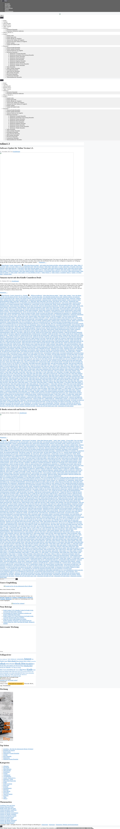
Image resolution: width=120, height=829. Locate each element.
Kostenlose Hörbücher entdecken (15, 31)
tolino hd (26, 369)
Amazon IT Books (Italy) (6, 818)
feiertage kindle (33, 316)
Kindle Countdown (75, 329)
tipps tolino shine (45, 363)
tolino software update (74, 271)
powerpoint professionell (66, 353)
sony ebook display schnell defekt (61, 357)
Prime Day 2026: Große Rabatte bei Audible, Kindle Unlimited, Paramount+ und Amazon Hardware (17, 619)
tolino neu (16, 533)
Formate (5, 773)
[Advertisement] (14, 640)
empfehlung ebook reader (66, 464)
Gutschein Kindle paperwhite (11, 474)
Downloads (6, 767)
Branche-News (7, 25)
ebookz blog (3, 667)
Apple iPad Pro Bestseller (13, 71)
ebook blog (62, 305)
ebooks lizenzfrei (72, 462)
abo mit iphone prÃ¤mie (11, 297)
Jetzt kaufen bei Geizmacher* (16, 683)
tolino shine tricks (13, 382)
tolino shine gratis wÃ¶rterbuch (57, 376)
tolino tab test (62, 549)
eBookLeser (68, 311)
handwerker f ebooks (65, 320)
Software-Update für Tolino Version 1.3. (16, 148)
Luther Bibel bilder (78, 347)
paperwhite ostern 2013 (16, 353)
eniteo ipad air (7, 314)
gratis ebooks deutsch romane (7, 319)
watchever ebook (4, 398)
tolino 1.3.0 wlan (10, 266)
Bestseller (7, 3)
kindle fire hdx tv (53, 493)
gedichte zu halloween (69, 470)
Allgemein (6, 766)
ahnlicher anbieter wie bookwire (71, 297)
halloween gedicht (26, 320)
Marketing (29, 671)
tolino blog (25, 530)
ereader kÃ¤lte (14, 465)
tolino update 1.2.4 (64, 551)
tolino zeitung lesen (63, 389)
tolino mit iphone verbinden (72, 369)
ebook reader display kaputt (67, 308)
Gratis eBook (78, 317)
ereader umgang (35, 314)
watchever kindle (13, 398)
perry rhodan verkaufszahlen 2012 (15, 673)
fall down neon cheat (22, 316)
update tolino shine (8, 395)
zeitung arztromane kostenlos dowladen (25, 406)
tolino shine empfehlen (58, 537)
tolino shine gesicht (43, 376)
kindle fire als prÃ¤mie (29, 332)
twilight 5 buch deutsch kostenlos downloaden (52, 391)
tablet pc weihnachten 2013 (31, 361)
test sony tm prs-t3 (7, 363)
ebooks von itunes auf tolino (28, 313)
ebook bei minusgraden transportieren (48, 305)
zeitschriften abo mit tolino (31, 404)
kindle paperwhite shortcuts (43, 342)
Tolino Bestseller (11, 67)
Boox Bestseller (7, 756)
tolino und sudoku (42, 388)
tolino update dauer (16, 389)
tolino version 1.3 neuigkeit (59, 272)
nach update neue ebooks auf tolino (49, 265)
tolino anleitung (14, 367)
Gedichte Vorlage (19, 317)
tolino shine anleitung (76, 373)
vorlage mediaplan (21, 397)
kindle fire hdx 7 (4, 335)
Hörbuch (5, 28)
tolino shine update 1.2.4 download (27, 382)
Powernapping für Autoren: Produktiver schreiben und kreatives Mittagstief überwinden (17, 614)
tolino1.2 (78, 389)
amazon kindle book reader (49, 298)
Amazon (14, 443)
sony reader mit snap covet (16, 360)
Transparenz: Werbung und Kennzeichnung (67, 824)
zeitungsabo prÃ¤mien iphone (65, 406)
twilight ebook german (30, 394)
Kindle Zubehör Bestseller (13, 49)
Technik (5, 22)
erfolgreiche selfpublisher (76, 314)
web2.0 (27, 564)
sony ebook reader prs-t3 (77, 357)
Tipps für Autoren (7, 794)
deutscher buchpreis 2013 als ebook (9, 453)
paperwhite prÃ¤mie (28, 353)
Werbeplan (23, 400)
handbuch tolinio (46, 320)
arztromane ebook (46, 300)
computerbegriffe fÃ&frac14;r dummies (65, 450)
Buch (25, 661)
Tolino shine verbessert (57, 384)
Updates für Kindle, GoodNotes (8, 810)
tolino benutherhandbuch (35, 367)
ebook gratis (80, 305)
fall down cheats (12, 316)
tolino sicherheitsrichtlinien (33, 385)
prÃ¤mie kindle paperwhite (59, 354)
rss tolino (21, 517)
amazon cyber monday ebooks (23, 298)
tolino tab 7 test (35, 386)
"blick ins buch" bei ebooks (29, 440)
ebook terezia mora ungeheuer (40, 461)
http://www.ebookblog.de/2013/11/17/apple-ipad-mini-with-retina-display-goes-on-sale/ (55, 322)
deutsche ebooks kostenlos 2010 (72, 452)
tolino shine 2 (13, 536)
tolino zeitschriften (52, 389)
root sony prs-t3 (77, 356)
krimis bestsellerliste (47, 505)
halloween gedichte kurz (74, 474)
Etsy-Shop (7, 6)
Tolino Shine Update (54, 543)
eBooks (7, 9)
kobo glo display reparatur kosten (17, 503)
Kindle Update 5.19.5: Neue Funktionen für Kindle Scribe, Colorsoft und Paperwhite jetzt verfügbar (18, 616)
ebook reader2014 (55, 310)
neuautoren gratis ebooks (46, 351)
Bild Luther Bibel (41, 301)
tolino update (14, 272)
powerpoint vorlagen (5, 354)
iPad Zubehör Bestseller (13, 72)
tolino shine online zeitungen (53, 540)
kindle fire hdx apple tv (56, 335)
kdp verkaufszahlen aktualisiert (27, 328)
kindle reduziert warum (28, 344)
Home (4, 20)
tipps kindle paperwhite (35, 363)
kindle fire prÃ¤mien (38, 336)
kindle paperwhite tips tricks (73, 501)
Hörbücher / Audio (8, 779)
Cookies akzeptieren (62, 828)
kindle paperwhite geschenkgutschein (31, 341)
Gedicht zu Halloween (12, 468)
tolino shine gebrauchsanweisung (29, 376)
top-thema (3, 440)
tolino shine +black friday (18, 372)
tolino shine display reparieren (40, 375)
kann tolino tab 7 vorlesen (12, 328)
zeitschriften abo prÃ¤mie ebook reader (49, 404)
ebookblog (40, 311)
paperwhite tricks (38, 353)
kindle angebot (50, 329)
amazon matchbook (30, 445)
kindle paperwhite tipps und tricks (72, 342)
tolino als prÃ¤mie (65, 366)
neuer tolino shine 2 (71, 351)
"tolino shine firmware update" (31, 265)
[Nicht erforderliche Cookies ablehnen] (93, 828)
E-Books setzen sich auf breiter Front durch (18, 409)
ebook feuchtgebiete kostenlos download (36, 456)
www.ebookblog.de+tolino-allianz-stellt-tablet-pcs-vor (49, 570)
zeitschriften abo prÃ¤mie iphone (68, 404)
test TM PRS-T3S (17, 363)
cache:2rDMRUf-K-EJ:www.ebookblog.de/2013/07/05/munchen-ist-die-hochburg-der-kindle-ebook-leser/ (33, 303)
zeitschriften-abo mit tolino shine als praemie (64, 574)
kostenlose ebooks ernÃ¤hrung (54, 345)
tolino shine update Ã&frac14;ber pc (34, 269)
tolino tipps (16, 388)
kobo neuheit (43, 503)
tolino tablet (70, 549)
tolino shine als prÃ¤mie (64, 373)
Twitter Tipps (57, 394)
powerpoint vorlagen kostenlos (19, 354)
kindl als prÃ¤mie (40, 328)
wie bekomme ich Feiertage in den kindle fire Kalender (56, 400)
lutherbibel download (44, 348)
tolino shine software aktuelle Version (57, 268)
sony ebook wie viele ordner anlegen (42, 358)
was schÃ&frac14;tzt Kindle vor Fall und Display (19, 562)
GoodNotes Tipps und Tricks (7, 805)
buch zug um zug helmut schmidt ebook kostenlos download (39, 449)
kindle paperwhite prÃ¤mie (29, 342)
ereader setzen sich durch (24, 314)
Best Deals (7, 5)
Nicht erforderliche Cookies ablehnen (76, 828)
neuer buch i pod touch (59, 351)
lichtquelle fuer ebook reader (28, 347)
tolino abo (46, 366)
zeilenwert (62, 403)
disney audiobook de (25, 304)
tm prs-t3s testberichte (41, 364)
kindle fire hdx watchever (12, 336)
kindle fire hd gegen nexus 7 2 (25, 490)
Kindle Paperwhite (11, 37)
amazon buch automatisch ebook (40, 443)
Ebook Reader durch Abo (54, 459)
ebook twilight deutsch (67, 310)
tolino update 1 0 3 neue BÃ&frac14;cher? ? (29, 272)
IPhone (24, 669)
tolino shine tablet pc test (49, 381)
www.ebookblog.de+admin (14, 568)
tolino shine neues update (64, 378)
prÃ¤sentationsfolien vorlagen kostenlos (23, 356)
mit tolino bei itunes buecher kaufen (11, 351)
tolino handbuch (19, 369)
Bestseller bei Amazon (9, 750)
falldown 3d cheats (5, 467)
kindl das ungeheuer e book (59, 484)
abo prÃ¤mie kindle (23, 297)
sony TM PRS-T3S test (55, 360)
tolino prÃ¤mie (36, 370)
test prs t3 (53, 523)
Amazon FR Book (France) (7, 823)
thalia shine (25, 363)
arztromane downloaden (35, 300)
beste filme (16, 301)
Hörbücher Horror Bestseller (17, 58)
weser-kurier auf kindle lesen (33, 400)
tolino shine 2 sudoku (75, 372)
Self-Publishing (8, 357)
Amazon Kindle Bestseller (13, 47)
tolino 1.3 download (58, 364)
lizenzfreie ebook (58, 347)
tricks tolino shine (22, 391)
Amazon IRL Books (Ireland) (7, 821)
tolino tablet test (8, 388)
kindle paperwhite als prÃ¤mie (13, 341)
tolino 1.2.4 (78, 526)
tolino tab (28, 386)
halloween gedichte (36, 320)
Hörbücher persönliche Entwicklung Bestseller (22, 55)
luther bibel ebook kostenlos (7, 348)
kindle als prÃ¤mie (41, 329)
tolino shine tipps (71, 381)
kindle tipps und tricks (40, 344)
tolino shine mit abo (34, 378)
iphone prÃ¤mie (41, 325)
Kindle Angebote (7, 783)
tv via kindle (31, 391)
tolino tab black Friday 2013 (72, 386)
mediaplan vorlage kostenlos (11, 350)
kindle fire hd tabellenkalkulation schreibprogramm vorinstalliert (30, 333)
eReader (8, 465)
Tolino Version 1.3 (46, 272)
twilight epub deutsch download (45, 394)
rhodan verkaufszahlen (29, 672)
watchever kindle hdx (38, 398)
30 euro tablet (69, 440)
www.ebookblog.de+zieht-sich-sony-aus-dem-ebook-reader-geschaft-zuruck (34, 571)
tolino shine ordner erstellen (10, 379)
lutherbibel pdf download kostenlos (63, 508)
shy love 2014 (33, 357)
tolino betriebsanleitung (16, 530)
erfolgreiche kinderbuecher (63, 314)
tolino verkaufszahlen (27, 389)
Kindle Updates (11, 43)
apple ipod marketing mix (21, 300)
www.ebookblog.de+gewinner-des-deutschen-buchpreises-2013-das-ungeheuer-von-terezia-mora (47, 568)
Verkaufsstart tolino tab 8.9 (34, 395)
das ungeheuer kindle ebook (11, 452)
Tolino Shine (47, 266)
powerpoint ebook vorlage (72, 512)
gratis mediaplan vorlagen (41, 319)
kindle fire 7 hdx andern (16, 332)
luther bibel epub (19, 348)
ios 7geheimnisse (32, 325)
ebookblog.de (47, 311)
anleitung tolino (74, 445)
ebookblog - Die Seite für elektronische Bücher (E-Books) (18, 749)
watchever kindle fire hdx (25, 398)
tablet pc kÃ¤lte (63, 521)
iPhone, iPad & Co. (8, 32)
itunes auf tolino (76, 325)
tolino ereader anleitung (74, 367)
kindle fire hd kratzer (8, 333)
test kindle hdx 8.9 (45, 523)
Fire (12, 667)
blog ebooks (56, 301)
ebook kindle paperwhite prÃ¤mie (64, 456)
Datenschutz (6, 757)
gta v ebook (73, 319)
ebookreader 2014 (76, 311)
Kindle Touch (14, 671)
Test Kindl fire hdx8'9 (56, 361)
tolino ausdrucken (23, 367)
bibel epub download (50, 447)
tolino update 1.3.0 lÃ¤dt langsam (50, 552)
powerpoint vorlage (78, 353)
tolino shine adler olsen (20, 373)
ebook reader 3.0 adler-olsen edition (62, 307)
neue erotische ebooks (52, 511)
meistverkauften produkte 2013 (59, 350)
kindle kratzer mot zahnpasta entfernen (48, 496)
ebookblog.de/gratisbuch (57, 311)
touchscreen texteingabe (11, 391)
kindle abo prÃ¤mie (30, 329)
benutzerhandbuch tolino (6, 301)
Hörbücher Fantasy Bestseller (17, 56)
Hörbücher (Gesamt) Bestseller (18, 53)
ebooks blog (28, 666)
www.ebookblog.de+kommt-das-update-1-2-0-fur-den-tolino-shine (17, 570)
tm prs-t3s (32, 364)
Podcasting (6, 792)
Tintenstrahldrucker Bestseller (14, 77)
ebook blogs (20, 666)
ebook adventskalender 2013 (64, 304)
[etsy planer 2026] (6, 740)
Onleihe (78, 351)
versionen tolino (7, 274)
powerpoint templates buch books (22, 514)
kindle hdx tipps (50, 338)
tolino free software (39, 266)
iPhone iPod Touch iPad (9, 781)
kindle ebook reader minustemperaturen (15, 489)
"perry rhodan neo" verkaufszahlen (16, 659)
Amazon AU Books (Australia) (8, 814)
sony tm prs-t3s (44, 360)
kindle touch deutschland (22, 671)
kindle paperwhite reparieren (12, 501)
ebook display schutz (70, 305)
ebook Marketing (21, 307)
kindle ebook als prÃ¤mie (59, 331)
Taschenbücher (9, 8)
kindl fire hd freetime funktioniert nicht (56, 328)
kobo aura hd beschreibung (71, 344)
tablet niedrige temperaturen (51, 521)
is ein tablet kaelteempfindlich (63, 325)
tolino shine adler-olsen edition (34, 373)
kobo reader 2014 (52, 503)
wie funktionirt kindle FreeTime (15, 401)
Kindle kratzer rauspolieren (12, 339)
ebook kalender (4, 307)
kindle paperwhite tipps (57, 342)
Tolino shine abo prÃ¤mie (6, 373)
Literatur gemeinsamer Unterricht (44, 347)
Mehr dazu (89, 828)
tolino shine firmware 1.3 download (14, 268)
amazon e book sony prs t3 (73, 443)
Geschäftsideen (7, 776)
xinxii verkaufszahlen (47, 403)
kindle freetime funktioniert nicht (8, 338)
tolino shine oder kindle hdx (38, 540)
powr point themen (33, 354)
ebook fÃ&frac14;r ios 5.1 (18, 456)
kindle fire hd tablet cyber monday (57, 333)
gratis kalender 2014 (37, 473)
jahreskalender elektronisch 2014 (50, 326)
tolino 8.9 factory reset (24, 366)
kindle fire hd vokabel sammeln (74, 333)
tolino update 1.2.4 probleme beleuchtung (10, 552)
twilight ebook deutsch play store (59, 392)
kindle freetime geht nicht (24, 338)
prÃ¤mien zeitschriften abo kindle (32, 515)
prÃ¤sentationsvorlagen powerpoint (43, 356)
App (32, 659)
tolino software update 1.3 (10, 386)
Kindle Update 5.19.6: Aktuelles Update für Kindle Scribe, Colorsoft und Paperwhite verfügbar (18, 611)
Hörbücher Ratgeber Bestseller (18, 61)
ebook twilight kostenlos (16, 311)
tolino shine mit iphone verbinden (48, 378)
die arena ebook (35, 453)
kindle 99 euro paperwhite (18, 329)
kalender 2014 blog (65, 326)
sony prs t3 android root (59, 358)
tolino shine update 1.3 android (52, 269)
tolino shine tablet (37, 381)
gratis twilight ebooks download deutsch (59, 319)
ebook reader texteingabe (31, 310)
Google (47, 317)
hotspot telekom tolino (13, 322)
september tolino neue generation (20, 357)
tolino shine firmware (53, 375)
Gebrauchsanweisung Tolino (7, 317)
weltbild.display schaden (61, 398)
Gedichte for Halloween (47, 470)
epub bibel (14, 314)
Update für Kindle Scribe (13, 44)
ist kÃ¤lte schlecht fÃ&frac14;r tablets (36, 481)
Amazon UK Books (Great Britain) (9, 813)
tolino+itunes (72, 389)
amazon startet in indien (63, 298)
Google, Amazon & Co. (15, 265)
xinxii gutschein (70, 571)
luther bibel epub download (31, 348)
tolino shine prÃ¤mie (22, 379)
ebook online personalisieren (34, 307)
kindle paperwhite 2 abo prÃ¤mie (45, 339)
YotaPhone (57, 403)
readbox (16, 517)
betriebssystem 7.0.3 (25, 301)
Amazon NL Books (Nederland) (8, 820)
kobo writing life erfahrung (64, 503)
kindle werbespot (50, 344)
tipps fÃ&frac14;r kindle (31, 524)
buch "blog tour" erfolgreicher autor (69, 301)
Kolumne (25, 295)
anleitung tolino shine (9, 300)
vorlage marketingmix (10, 397)
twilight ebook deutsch (6, 556)
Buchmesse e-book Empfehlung (70, 449)
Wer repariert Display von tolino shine (10, 400)
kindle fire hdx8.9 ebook (26, 336)
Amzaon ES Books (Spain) (7, 817)
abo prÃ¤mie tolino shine (35, 297)
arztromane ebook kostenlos (59, 300)
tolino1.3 (69, 272)
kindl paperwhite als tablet (21, 486)
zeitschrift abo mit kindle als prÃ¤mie (30, 573)
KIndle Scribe (10, 35)
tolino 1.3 (49, 364)
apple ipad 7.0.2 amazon (16, 446)
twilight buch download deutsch (61, 555)
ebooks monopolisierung (13, 313)
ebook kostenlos (12, 307)
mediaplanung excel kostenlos (27, 350)
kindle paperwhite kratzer (48, 341)
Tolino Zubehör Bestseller (13, 68)
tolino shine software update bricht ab (34, 542)
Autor (6, 661)
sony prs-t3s (6, 360)
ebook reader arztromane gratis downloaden (34, 308)
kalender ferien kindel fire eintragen (74, 483)
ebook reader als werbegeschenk (13, 308)
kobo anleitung (59, 344)
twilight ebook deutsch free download (40, 392)
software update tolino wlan (66, 265)
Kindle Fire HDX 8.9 (14, 335)
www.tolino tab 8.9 (37, 403)
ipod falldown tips (50, 325)
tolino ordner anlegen (26, 370)
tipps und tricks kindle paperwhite (59, 363)
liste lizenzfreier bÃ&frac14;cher (28, 506)
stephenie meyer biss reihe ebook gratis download (18, 521)
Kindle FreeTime (63, 336)
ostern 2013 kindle (5, 353)
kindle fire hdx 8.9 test (26, 335)
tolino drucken (52, 367)
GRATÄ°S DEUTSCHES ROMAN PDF (53, 471)
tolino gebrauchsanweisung (18, 531)
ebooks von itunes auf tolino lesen (44, 313)
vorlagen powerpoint (47, 397)
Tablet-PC (2, 523)
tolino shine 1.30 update (69, 266)
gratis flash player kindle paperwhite (25, 319)
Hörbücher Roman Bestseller (17, 62)
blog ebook (49, 301)
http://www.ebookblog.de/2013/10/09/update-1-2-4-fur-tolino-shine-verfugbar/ (20, 477)
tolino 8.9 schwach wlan (37, 366)
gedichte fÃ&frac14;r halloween (26, 468)
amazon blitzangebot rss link (7, 298)
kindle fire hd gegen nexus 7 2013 (42, 490)
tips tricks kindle (13, 526)
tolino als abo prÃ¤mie (25, 528)
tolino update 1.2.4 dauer (75, 551)
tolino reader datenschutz (47, 370)
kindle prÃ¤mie (17, 344)
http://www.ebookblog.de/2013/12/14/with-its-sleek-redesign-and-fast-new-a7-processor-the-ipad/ (25, 323)
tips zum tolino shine (24, 364)
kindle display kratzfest (46, 331)
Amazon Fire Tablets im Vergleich (15, 40)
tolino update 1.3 (59, 388)
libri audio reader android (13, 347)
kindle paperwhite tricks (6, 344)
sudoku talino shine (11, 361)
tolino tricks (34, 388)
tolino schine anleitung (70, 370)
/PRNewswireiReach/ (36, 295)
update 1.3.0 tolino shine (68, 394)
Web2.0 (5, 798)
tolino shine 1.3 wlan (57, 266)
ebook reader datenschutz (52, 308)
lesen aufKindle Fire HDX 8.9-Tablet (63, 505)
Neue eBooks (6, 791)
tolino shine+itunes (20, 385)
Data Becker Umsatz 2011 (25, 452)
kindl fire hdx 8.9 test (71, 328)
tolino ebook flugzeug (62, 367)
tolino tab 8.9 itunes (59, 386)
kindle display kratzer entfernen (31, 331)
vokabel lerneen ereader (31, 561)
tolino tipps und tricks (24, 388)
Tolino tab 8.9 (50, 386)
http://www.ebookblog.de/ (26, 322)
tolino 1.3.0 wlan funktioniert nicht (24, 266)
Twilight (37, 391)
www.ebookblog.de (26, 403)
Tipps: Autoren (7, 26)
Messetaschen (71, 350)
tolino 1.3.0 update (69, 364)
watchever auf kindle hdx (75, 397)
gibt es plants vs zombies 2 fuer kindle (35, 317)
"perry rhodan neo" (3, 659)
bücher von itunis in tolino (73, 300)
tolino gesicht (10, 369)
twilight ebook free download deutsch (14, 394)
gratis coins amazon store (67, 317)
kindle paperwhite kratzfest (62, 341)
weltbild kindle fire (49, 398)
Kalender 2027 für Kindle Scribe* (9, 680)
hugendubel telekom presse (30, 480)
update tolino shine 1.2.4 (20, 395)
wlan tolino (75, 401)
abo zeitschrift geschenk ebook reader (52, 297)
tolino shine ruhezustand (35, 379)
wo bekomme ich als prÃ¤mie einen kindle (43, 567)
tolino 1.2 (72, 526)
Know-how (6, 785)
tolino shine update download (26, 271)
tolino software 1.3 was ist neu (60, 271)
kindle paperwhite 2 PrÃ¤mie (61, 339)
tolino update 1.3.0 (69, 388)
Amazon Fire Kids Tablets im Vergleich (17, 41)
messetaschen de (4, 511)
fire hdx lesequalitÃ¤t (56, 316)
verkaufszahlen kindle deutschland (67, 559)
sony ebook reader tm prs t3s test (8, 358)
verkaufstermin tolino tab (48, 395)
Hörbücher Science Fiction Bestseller (19, 64)
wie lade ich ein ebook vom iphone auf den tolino (58, 401)
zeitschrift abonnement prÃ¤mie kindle (50, 573)
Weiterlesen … (42, 262)
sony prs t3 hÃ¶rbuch (71, 358)
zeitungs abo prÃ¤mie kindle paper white (46, 406)
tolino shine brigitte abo (6, 375)
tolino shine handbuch (72, 539)
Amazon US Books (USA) (7, 811)
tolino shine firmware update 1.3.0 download (35, 268)
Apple (8, 446)
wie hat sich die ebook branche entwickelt (34, 401)
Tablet (41, 521)
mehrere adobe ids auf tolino (43, 350)
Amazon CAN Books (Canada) (8, 815)
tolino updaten (74, 552)
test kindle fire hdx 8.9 (69, 361)
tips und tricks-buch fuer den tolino (9, 364)
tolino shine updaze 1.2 (43, 546)
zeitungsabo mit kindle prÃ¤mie (45, 576)
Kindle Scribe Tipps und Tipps (8, 808)
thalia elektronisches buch (11, 524)
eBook (54, 304)
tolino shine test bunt (61, 381)
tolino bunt (45, 367)
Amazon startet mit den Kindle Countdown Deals (20, 278)
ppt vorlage (41, 354)
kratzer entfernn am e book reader (70, 345)
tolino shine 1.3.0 (51, 372)
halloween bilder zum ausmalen (39, 474)
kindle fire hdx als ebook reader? (41, 335)
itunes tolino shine (19, 326)
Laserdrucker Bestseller (13, 75)
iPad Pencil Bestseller (12, 74)
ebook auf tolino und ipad (31, 305)
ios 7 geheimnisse (60, 480)
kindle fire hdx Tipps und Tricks (71, 335)
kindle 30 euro (54, 486)
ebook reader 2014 (47, 307)
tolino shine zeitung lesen (8, 385)
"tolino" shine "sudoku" (65, 295)
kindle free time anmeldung (51, 336)
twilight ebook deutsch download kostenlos (19, 392)
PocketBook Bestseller (12, 70)
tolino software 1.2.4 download (43, 271)
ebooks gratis (3, 313)
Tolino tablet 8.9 (77, 549)
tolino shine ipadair (13, 378)
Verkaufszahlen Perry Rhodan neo (20, 674)
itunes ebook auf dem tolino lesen (63, 481)
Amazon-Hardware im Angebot (15, 50)
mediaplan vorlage (22, 509)
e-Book (74, 453)
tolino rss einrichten (59, 370)
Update (11, 674)
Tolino (75, 265)
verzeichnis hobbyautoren (10, 561)
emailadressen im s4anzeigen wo (62, 313)
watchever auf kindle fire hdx (60, 397)
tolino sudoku (21, 386)
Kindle (5, 34)
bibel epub (33, 301)
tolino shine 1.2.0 (30, 372)
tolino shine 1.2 (34, 534)
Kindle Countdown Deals (6, 331)
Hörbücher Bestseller (12, 29)
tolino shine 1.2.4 (52, 534)
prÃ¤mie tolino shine (72, 354)
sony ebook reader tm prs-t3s (24, 358)
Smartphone (2, 674)
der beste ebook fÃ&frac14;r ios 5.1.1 (53, 452)
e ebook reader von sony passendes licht (42, 304)
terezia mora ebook (23, 523)
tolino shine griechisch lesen (73, 376)
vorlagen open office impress (33, 397)
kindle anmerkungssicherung (62, 329)
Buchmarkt (3, 303)
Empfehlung (6, 772)
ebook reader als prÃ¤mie (54, 458)
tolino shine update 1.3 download (69, 269)
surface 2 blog (20, 361)
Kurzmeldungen (9, 11)
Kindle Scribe (8, 671)
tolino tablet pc (4, 551)
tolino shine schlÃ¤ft (47, 379)
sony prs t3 (59, 518)
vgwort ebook (67, 395)
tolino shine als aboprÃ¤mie (50, 373)
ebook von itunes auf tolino (30, 311)
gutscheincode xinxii (15, 320)
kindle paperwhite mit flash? (13, 342)
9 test (73, 295)
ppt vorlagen (48, 354)
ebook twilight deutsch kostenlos (69, 461)
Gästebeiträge (6, 775)
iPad (21, 669)
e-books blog (33, 661)
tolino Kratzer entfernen (58, 369)
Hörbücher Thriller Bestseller (17, 65)
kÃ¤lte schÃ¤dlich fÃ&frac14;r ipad (44, 483)
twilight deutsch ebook (70, 391)
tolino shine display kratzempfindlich (22, 375)
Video (4, 797)
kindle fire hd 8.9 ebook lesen (43, 332)
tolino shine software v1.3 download (14, 269)
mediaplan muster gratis (70, 348)
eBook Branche (5, 295)
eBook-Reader (7, 23)
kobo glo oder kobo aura (19, 345)
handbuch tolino (55, 320)
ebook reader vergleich (44, 310)
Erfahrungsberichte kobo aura (47, 314)
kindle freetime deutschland (75, 336)
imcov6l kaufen (23, 325)
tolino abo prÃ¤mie (55, 366)
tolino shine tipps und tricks (32, 543)
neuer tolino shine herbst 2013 (8, 512)
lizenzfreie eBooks (68, 347)
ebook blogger (77, 455)
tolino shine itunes (23, 378)
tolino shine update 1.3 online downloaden (67, 545)
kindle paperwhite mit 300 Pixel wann (48, 499)
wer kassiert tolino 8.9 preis (75, 398)
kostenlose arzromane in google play (35, 345)
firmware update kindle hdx (70, 316)
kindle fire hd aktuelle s (58, 332)
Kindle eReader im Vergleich (14, 38)
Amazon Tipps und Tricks (6, 807)
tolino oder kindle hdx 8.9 (13, 370)
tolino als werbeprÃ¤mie (58, 528)
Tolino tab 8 (43, 386)
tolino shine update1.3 (44, 384)
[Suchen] (16, 579)
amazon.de (72, 298)
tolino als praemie (75, 366)
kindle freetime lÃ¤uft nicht (38, 338)
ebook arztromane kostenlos (17, 305)
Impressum (52, 824)
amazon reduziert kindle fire (43, 445)
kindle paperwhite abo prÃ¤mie (49, 498)
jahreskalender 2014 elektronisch (32, 326)
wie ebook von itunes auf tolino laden (36, 565)
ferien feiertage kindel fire (44, 316)
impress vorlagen (50, 480)
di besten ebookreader (14, 304)
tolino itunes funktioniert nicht (43, 369)
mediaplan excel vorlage (57, 348)
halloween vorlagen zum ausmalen (9, 475)
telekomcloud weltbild (45, 361)
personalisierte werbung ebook (51, 353)
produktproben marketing (59, 356)
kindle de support (18, 331)
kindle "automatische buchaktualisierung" (39, 486)
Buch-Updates (7, 752)
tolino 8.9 (57, 527)
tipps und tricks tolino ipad (75, 363)
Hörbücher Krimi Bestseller (17, 59)
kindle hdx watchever (60, 338)
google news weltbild (55, 317)
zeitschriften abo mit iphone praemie (14, 404)
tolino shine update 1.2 (66, 543)
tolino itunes (32, 369)
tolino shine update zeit (32, 384)
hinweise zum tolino (42, 475)
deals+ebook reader (67, 303)
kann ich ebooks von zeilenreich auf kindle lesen (12, 484)
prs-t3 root (69, 356)
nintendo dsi (19, 512)
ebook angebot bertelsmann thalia (24, 455)
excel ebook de (4, 316)
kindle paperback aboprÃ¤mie (28, 339)
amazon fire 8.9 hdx (37, 298)
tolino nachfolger (9, 533)
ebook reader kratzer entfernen (16, 310)
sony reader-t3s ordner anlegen (32, 360)
